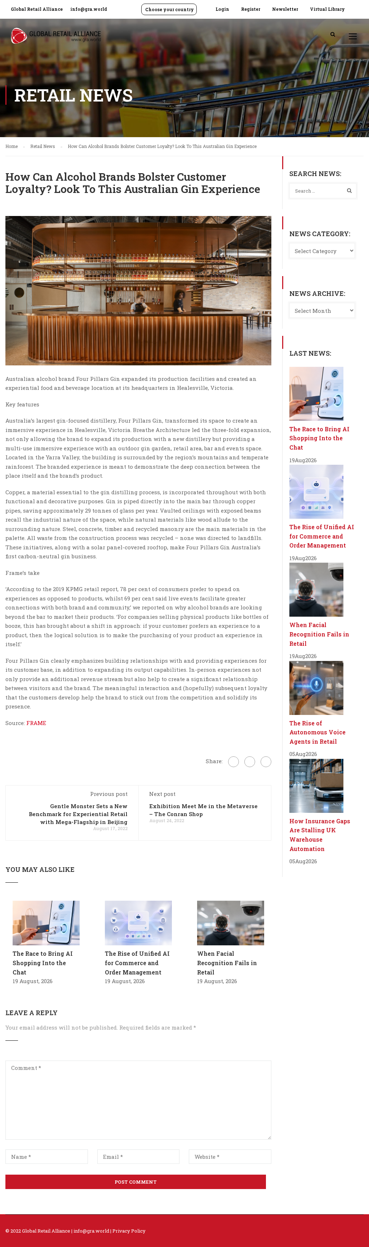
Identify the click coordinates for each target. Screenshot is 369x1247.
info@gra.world (88, 9)
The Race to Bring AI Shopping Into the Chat (43, 963)
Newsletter (285, 9)
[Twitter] (249, 761)
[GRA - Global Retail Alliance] (56, 39)
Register (250, 9)
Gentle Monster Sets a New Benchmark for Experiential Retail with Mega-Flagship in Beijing (78, 813)
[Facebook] (233, 761)
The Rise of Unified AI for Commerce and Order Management (137, 963)
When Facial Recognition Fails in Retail (227, 963)
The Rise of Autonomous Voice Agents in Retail (317, 732)
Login (222, 9)
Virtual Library (327, 9)
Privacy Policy (129, 1231)
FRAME (36, 722)
